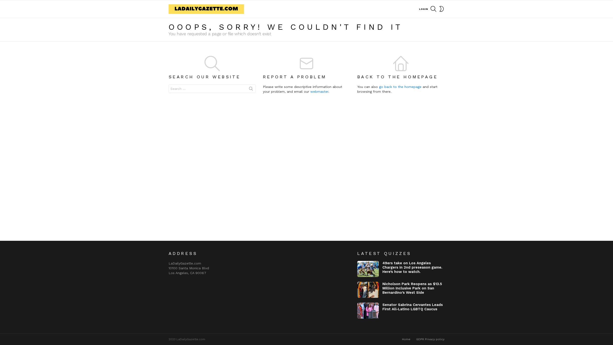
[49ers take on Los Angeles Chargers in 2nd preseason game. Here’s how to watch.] (368, 269)
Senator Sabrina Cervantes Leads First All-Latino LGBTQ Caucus (412, 307)
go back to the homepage (400, 87)
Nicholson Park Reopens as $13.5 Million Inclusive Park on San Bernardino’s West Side (412, 288)
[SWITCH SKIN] (441, 9)
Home (406, 339)
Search (251, 89)
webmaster (319, 91)
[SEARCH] (433, 9)
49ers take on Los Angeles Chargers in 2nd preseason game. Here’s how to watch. (412, 267)
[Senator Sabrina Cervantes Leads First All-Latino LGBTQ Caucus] (368, 311)
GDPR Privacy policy (430, 339)
